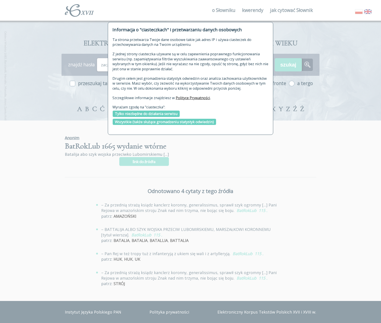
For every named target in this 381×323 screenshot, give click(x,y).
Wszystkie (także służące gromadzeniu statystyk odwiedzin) (164, 121)
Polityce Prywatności (193, 97)
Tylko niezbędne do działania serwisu (146, 113)
